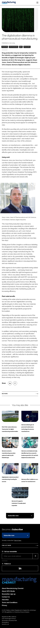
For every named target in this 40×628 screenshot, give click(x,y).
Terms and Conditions (9, 602)
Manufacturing (4, 46)
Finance (16, 464)
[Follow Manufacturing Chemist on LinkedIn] (20, 569)
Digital (21, 46)
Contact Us (6, 597)
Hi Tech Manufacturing (13, 46)
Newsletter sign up (8, 594)
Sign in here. (17, 540)
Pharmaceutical (27, 46)
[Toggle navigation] (37, 2)
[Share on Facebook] (15, 383)
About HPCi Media (8, 591)
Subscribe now (13, 515)
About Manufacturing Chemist (12, 588)
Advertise (5, 600)
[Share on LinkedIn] (10, 383)
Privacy (4, 605)
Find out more (6, 545)
